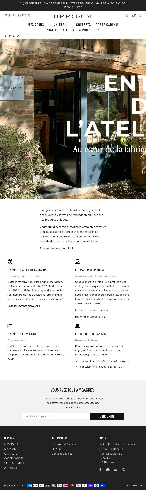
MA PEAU (60, 24)
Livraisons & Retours (63, 444)
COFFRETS (83, 24)
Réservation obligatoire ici (90, 316)
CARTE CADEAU (107, 24)
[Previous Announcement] (9, 5)
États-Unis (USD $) (17, 15)
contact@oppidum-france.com (117, 444)
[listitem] (73, 5)
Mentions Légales (61, 453)
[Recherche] (140, 15)
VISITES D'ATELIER (60, 29)
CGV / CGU (57, 449)
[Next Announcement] (137, 5)
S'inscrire (107, 416)
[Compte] (126, 15)
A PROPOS (86, 29)
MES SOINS (36, 24)
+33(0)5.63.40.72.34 (111, 449)
